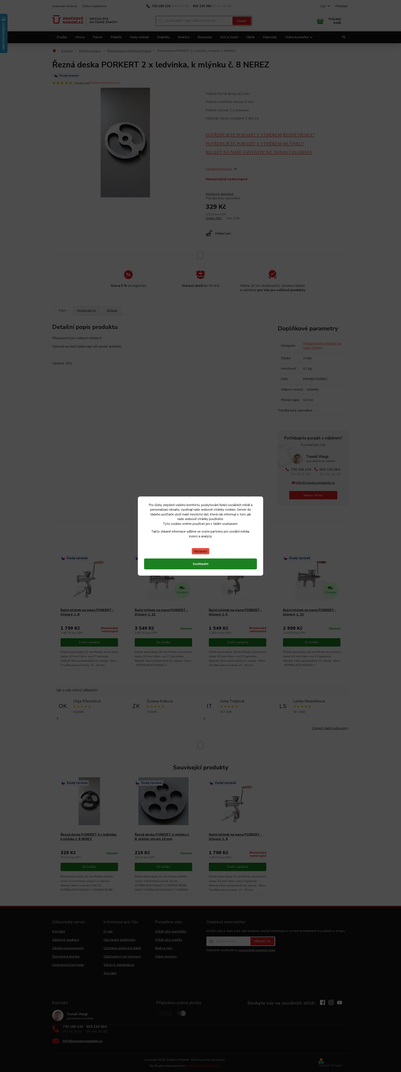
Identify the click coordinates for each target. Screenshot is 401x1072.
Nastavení (200, 551)
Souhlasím (200, 564)
